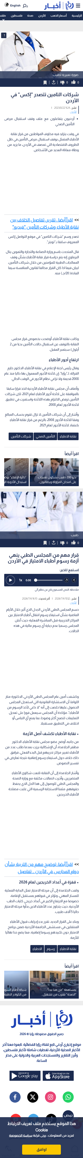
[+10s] (74, 580)
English (15, 5)
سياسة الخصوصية (20, 1135)
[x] (32, 1097)
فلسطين (16, 15)
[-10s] (66, 580)
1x (20, 580)
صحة (30, 15)
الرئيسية (77, 15)
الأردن (42, 15)
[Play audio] (10, 580)
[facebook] (15, 1097)
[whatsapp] (68, 1097)
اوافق (42, 1149)
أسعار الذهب (58, 15)
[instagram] (50, 1097)
